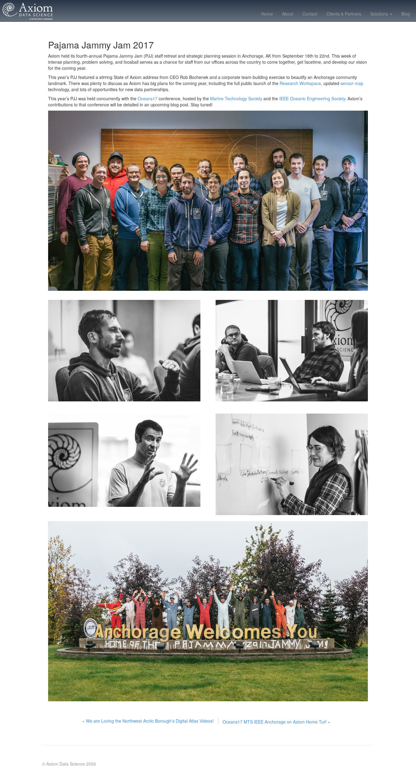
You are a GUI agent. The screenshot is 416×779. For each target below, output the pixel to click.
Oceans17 (147, 98)
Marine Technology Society (236, 98)
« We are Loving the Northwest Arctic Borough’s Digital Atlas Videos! (148, 721)
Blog (405, 14)
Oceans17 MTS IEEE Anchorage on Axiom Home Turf (276, 722)
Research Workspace (300, 83)
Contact (309, 14)
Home (267, 14)
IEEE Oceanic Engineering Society (312, 98)
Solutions (379, 14)
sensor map (351, 83)
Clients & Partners (343, 14)
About (287, 14)
